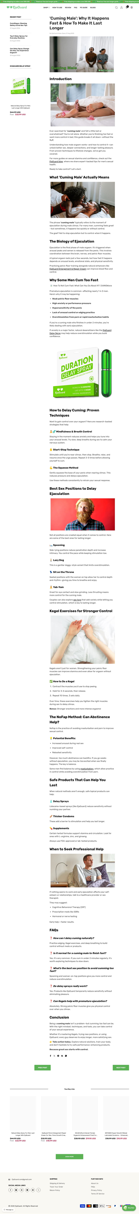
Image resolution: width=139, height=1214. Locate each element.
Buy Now (131, 1208)
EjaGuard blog (56, 161)
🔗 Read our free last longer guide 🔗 (47, 1)
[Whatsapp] (66, 1055)
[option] (20, 94)
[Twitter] (54, 1055)
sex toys (77, 600)
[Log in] (121, 7)
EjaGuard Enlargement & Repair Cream (68, 269)
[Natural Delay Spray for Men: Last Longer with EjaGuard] (20, 85)
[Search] (116, 7)
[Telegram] (58, 1055)
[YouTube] (33, 1190)
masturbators (86, 768)
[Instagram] (16, 1190)
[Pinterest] (22, 1190)
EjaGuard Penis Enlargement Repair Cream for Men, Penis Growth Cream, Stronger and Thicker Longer (54, 1134)
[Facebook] (50, 1055)
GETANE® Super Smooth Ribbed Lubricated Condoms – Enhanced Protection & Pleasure (116, 1134)
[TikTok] (27, 1190)
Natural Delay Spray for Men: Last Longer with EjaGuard (21, 107)
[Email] (62, 1055)
